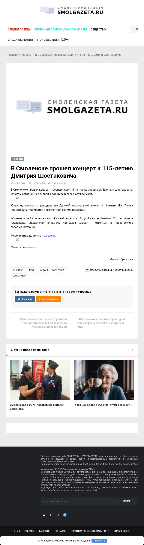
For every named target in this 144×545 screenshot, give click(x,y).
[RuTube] (58, 515)
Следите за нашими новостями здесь (111, 269)
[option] (40, 387)
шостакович (58, 270)
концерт (44, 270)
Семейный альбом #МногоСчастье (60, 29)
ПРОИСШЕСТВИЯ (47, 39)
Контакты (60, 531)
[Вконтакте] (44, 515)
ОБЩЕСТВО (98, 29)
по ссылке (49, 235)
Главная (11, 54)
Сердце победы (19, 29)
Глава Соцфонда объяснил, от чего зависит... (103, 404)
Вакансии (44, 531)
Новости (26, 54)
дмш (31, 270)
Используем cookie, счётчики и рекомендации (63, 540)
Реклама (29, 531)
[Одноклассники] (51, 515)
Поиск (126, 501)
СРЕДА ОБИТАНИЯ (20, 39)
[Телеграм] (65, 515)
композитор (19, 276)
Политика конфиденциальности (90, 531)
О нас (17, 531)
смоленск (18, 270)
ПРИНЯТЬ (99, 540)
